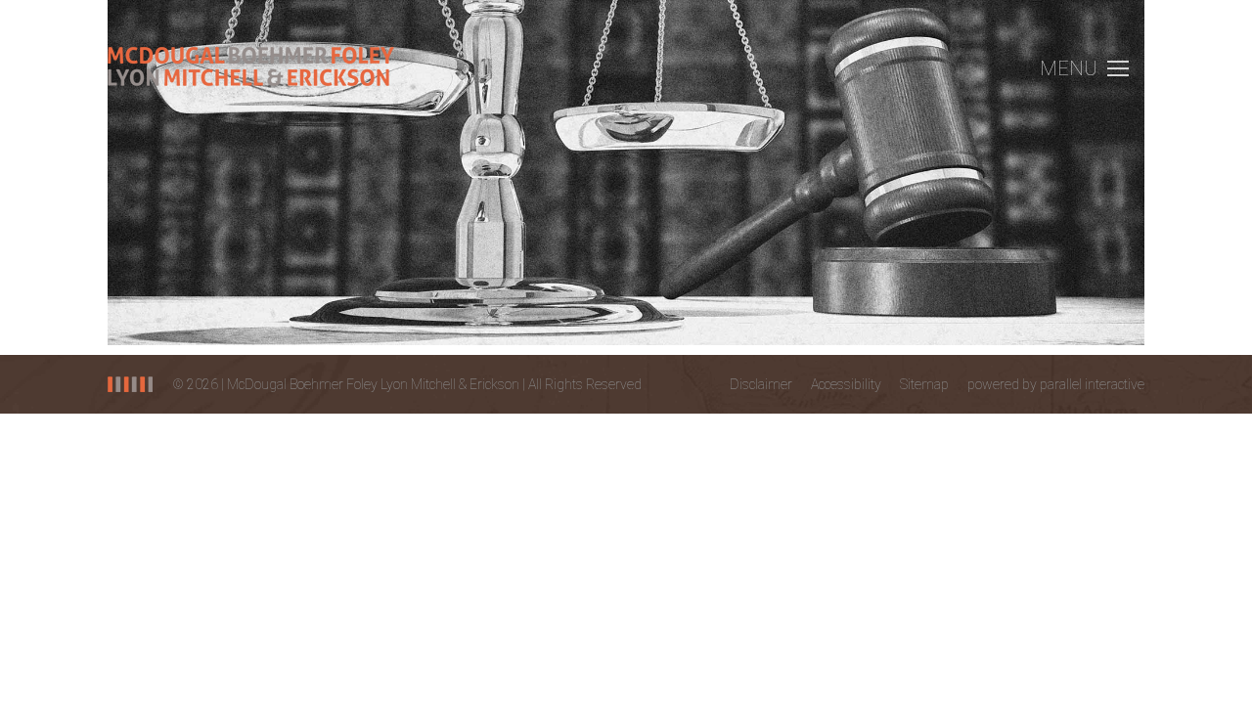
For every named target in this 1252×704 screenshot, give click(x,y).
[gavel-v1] (626, 172)
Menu (1068, 68)
